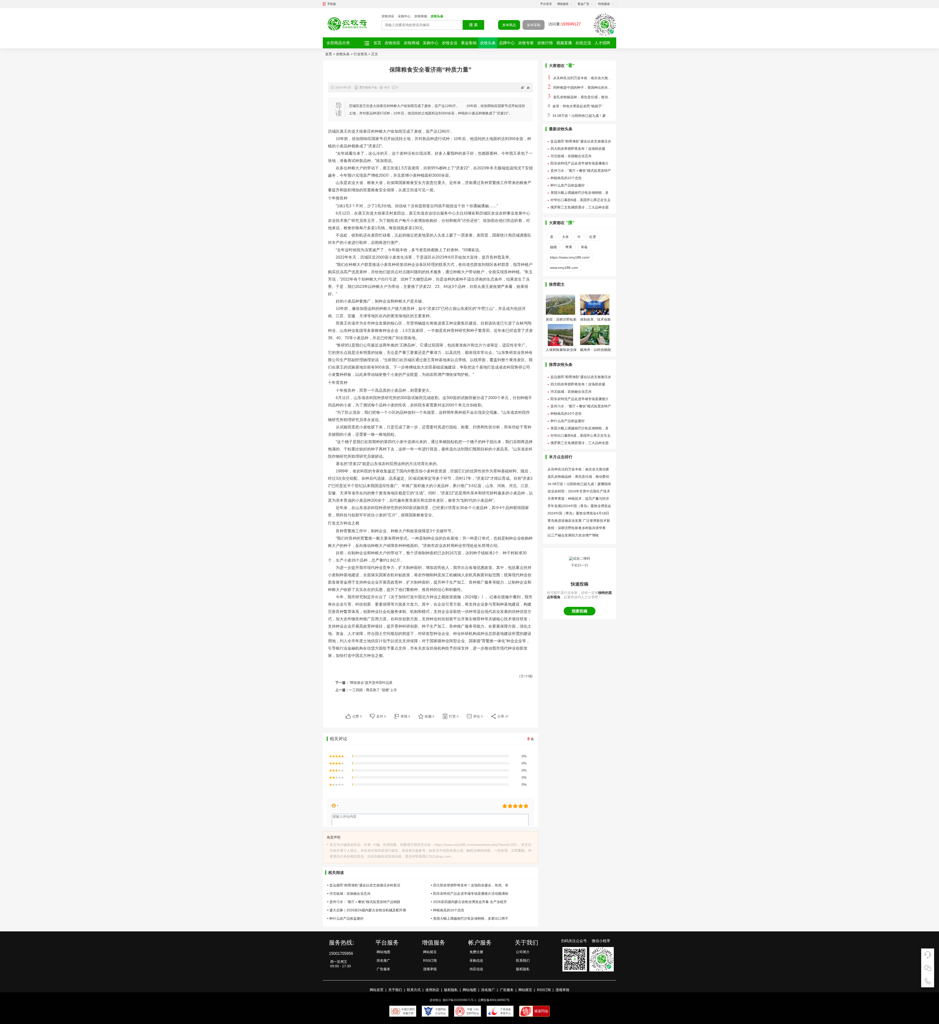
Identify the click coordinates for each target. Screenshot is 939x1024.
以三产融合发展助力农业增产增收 (573, 535)
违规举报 (430, 969)
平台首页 (546, 4)
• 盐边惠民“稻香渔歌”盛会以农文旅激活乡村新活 (363, 885)
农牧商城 (420, 16)
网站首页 (376, 990)
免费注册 (476, 952)
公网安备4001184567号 (494, 1000)
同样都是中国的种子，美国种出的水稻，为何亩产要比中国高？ (598, 87)
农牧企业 (450, 43)
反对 (381, 716)
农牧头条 (437, 16)
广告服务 (383, 969)
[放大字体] (523, 87)
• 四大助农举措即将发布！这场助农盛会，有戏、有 (469, 885)
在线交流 (583, 43)
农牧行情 (545, 43)
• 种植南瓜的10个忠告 (447, 910)
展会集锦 (469, 43)
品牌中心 (507, 43)
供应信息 (476, 969)
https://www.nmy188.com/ (570, 257)
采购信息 (476, 960)
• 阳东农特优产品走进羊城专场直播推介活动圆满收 (469, 893)
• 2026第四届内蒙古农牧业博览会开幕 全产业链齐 (469, 902)
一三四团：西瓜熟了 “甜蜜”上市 (373, 690)
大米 (565, 237)
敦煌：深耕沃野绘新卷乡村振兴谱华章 (577, 528)
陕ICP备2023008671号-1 (459, 1000)
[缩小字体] (528, 87)
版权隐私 (523, 969)
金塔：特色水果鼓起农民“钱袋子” (575, 106)
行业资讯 (360, 54)
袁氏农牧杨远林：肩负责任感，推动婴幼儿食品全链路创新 (595, 97)
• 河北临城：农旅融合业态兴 (348, 893)
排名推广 (383, 960)
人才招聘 (602, 43)
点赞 (357, 716)
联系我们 (523, 960)
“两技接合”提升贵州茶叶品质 (370, 683)
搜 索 (473, 25)
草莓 (584, 247)
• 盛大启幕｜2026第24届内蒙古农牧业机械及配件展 (366, 910)
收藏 (429, 716)
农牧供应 (387, 16)
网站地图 (383, 952)
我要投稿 (579, 611)
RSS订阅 (430, 960)
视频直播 (564, 43)
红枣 (592, 237)
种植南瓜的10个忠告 (566, 178)
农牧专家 (526, 43)
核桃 (553, 247)
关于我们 (395, 990)
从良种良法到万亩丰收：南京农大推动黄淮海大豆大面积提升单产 (600, 78)
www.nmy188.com (564, 268)
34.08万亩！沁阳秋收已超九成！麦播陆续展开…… (589, 116)
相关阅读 (336, 873)
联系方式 (414, 990)
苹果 (568, 247)
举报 (405, 716)
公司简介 (523, 952)
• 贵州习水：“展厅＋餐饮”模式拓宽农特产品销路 (363, 902)
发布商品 (509, 25)
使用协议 (432, 990)
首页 (377, 43)
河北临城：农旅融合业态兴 (571, 156)
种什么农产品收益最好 (567, 185)
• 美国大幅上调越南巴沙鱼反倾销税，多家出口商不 (469, 918)
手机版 (331, 4)
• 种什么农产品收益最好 (345, 918)
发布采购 (533, 25)
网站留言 (430, 952)
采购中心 (404, 16)
